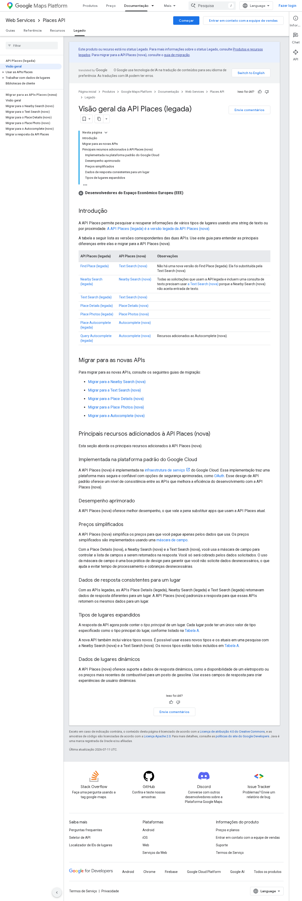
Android (148, 830)
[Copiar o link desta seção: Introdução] (112, 211)
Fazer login (287, 6)
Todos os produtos (267, 872)
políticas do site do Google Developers (242, 736)
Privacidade (110, 891)
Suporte (222, 845)
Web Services (20, 20)
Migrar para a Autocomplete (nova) (116, 415)
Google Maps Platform (136, 91)
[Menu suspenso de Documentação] (154, 5)
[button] (31, 72)
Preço (111, 6)
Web (146, 845)
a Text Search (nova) (203, 284)
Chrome (149, 872)
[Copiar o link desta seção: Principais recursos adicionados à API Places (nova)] (215, 434)
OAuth (219, 476)
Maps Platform (50, 6)
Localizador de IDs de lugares (90, 845)
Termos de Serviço (230, 853)
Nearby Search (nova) (135, 279)
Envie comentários (249, 110)
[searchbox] (32, 45)
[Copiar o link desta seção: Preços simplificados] (128, 525)
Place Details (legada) (96, 306)
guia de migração (177, 55)
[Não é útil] (266, 91)
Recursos (57, 30)
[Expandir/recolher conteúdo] (106, 132)
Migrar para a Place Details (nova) (116, 398)
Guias (10, 30)
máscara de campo (172, 540)
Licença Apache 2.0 (157, 736)
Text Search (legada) (96, 297)
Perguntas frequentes (85, 830)
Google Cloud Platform (204, 872)
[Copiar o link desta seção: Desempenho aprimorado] (139, 501)
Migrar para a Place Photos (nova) (116, 407)
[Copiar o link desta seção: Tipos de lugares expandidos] (145, 615)
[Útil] (259, 91)
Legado (80, 30)
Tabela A (192, 630)
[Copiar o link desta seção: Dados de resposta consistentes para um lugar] (185, 580)
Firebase (171, 872)
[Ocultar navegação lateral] (57, 892)
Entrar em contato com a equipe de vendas (243, 20)
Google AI (237, 872)
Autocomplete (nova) (135, 323)
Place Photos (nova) (134, 314)
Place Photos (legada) (96, 314)
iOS (145, 837)
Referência (33, 30)
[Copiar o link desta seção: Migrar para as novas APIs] (150, 360)
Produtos (90, 6)
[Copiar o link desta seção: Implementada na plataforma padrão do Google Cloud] (201, 460)
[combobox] (212, 5)
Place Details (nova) (133, 306)
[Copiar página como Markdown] (99, 119)
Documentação (136, 6)
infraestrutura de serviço (165, 470)
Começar (186, 20)
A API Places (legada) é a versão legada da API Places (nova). (158, 228)
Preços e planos (227, 830)
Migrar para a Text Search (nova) (114, 390)
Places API (54, 20)
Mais (168, 6)
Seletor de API (79, 837)
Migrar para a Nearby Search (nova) (117, 382)
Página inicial (87, 91)
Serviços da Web (155, 853)
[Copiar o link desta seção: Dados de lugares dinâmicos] (144, 660)
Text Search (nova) (133, 266)
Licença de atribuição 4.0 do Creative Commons (232, 731)
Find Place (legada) (94, 266)
